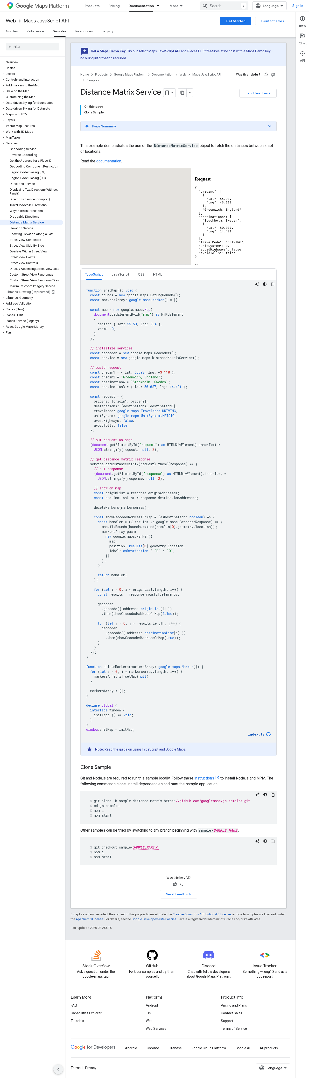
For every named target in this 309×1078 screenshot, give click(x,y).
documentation (108, 161)
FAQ (74, 1005)
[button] (31, 68)
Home (84, 74)
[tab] (94, 274)
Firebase (175, 1048)
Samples (60, 31)
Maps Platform (51, 6)
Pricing (114, 6)
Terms (76, 1068)
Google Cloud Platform (208, 1048)
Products (92, 6)
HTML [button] (157, 274)
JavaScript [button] (120, 274)
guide (123, 749)
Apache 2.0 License (89, 919)
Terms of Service (234, 1028)
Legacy (107, 31)
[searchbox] (32, 46)
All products (269, 1048)
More (174, 6)
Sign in (297, 6)
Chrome (153, 1048)
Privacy (90, 1068)
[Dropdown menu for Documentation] (159, 6)
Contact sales (272, 21)
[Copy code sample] (272, 284)
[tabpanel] (178, 518)
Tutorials (77, 1021)
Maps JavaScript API (46, 21)
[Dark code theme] (265, 284)
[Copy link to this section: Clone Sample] (116, 768)
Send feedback (258, 93)
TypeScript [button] (94, 274)
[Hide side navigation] (58, 1069)
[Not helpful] (273, 74)
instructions (204, 778)
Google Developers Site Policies (154, 919)
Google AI (243, 1048)
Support (227, 1021)
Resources (84, 31)
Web (11, 21)
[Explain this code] (257, 284)
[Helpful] (265, 74)
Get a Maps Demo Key (108, 51)
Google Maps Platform (130, 74)
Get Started (236, 21)
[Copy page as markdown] (182, 93)
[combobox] (224, 5)
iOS (148, 1013)
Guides (12, 31)
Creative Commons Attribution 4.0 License (202, 914)
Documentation (141, 6)
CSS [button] (141, 274)
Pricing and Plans (234, 1005)
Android (152, 1005)
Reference (35, 31)
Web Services (156, 1028)
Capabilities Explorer (86, 1013)
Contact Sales (231, 1013)
